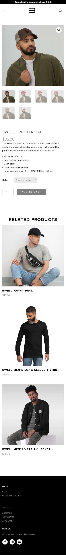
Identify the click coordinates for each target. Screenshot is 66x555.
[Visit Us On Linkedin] (19, 542)
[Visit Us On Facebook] (5, 542)
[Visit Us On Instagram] (12, 542)
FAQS (4, 492)
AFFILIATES (7, 521)
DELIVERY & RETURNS (11, 496)
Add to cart (31, 192)
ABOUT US (7, 513)
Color (5, 180)
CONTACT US (8, 517)
